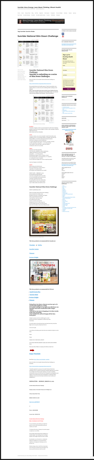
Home (19, 13)
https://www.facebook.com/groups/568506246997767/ (40, 83)
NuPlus (40, 245)
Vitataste (58, 15)
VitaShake (53, 15)
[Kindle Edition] (69, 130)
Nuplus (70, 13)
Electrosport (47, 13)
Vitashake (32, 245)
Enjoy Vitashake (34, 354)
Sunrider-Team (64, 205)
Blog (32, 13)
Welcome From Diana (65, 211)
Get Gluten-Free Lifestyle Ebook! (67, 194)
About (22, 13)
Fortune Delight (59, 13)
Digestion (41, 13)
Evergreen (53, 13)
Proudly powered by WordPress (43, 455)
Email (64, 65)
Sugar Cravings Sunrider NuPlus (67, 113)
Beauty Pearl (27, 13)
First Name (65, 70)
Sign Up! (69, 88)
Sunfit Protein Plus (35, 292)
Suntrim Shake (34, 294)
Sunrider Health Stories (40, 15)
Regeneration (64, 110)
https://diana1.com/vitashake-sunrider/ (41, 359)
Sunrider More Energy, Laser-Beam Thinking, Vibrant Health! (39, 7)
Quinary (74, 13)
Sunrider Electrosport (65, 107)
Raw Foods (20, 15)
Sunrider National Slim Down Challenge (38, 36)
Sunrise (48, 15)
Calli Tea (36, 13)
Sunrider (33, 15)
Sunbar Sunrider (65, 201)
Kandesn (65, 13)
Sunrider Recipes (26, 15)
